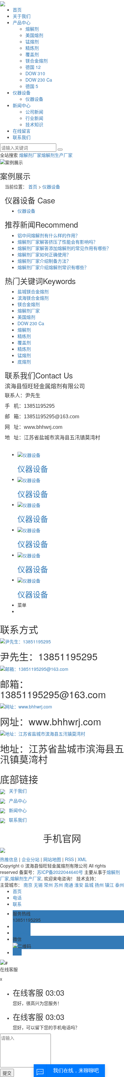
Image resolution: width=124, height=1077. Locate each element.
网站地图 (52, 859)
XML (82, 859)
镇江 (109, 885)
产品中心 (22, 22)
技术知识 (34, 124)
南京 (28, 885)
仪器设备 (22, 92)
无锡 (38, 885)
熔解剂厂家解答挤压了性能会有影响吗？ (57, 241)
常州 (48, 885)
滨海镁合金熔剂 (33, 298)
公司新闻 (34, 111)
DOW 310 (35, 73)
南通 (68, 885)
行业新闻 (34, 118)
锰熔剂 (32, 41)
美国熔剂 (34, 35)
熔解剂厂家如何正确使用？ (44, 254)
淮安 (78, 885)
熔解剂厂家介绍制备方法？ (44, 261)
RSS (69, 859)
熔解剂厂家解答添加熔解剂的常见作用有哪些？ (64, 248)
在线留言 (22, 131)
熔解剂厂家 (30, 155)
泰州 (119, 885)
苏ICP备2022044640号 (60, 872)
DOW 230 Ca (38, 80)
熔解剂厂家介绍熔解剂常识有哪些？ (53, 267)
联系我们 (22, 137)
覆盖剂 (32, 54)
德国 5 (31, 86)
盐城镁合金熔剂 (33, 291)
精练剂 (24, 336)
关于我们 (22, 16)
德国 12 (33, 67)
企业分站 (30, 859)
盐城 (89, 885)
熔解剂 (32, 29)
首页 (17, 9)
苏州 (58, 885)
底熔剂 (24, 361)
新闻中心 (22, 105)
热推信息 (9, 859)
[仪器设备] (28, 454)
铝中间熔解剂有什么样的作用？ (48, 235)
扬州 (99, 885)
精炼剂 (32, 48)
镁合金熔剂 (36, 60)
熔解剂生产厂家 (56, 155)
